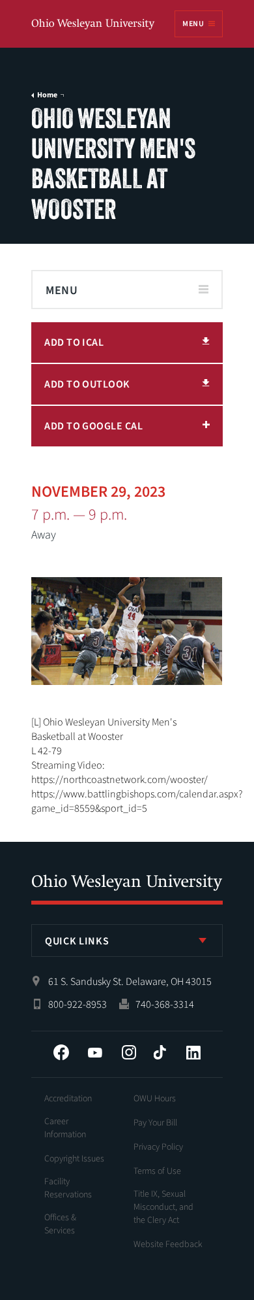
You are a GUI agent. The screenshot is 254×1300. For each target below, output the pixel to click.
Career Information (65, 1128)
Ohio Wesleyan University (93, 24)
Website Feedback (168, 1244)
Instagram (129, 1052)
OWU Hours (155, 1098)
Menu (192, 23)
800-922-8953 (77, 1004)
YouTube (95, 1052)
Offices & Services (60, 1224)
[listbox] (127, 940)
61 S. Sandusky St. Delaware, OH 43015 (130, 981)
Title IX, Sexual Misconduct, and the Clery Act (163, 1207)
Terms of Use (157, 1171)
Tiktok (159, 1052)
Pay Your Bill (155, 1122)
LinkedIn (193, 1052)
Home (47, 95)
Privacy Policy (158, 1147)
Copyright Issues (74, 1158)
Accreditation (68, 1098)
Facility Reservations (68, 1188)
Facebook (61, 1052)
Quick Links (77, 941)
